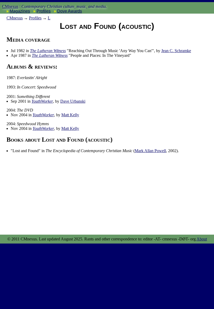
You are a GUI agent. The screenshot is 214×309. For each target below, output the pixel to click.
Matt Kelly (70, 115)
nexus (15, 18)
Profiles (44, 11)
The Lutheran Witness (48, 50)
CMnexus (10, 6)
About (202, 239)
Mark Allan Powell (150, 150)
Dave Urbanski (72, 101)
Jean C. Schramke (176, 50)
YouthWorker (42, 101)
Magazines (20, 11)
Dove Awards (69, 11)
